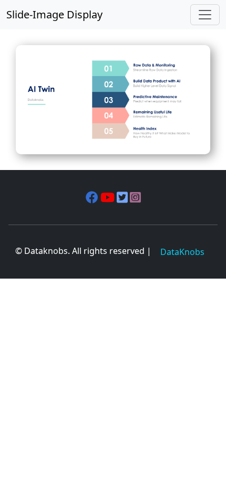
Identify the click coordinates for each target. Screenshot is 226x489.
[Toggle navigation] (205, 14)
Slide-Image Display (54, 14)
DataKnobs (182, 252)
